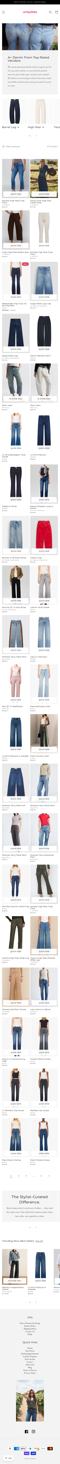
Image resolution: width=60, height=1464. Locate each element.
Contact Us (30, 1331)
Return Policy (30, 1326)
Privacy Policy (30, 1373)
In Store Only (15, 399)
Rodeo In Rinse (9, 506)
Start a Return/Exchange (30, 1323)
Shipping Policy (30, 1328)
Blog (30, 1367)
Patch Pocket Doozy (40, 1160)
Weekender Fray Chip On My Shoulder (14, 305)
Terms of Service (30, 1370)
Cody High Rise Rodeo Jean (15, 252)
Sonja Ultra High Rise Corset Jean (40, 202)
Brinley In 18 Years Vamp (14, 558)
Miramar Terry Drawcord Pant (42, 856)
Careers (30, 1362)
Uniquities (33, 1458)
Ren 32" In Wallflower (12, 706)
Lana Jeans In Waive (40, 1010)
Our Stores (30, 1351)
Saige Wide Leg (10, 356)
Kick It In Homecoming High (13, 1060)
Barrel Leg (9, 127)
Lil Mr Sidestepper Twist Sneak (14, 456)
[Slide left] (24, 136)
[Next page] (49, 1176)
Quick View (16, 194)
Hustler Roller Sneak (40, 1059)
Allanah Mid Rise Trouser (14, 1010)
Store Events (30, 1359)
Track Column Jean (39, 756)
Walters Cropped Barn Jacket (13, 1288)
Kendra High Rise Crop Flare (13, 202)
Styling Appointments (30, 1353)
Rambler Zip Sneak (39, 1111)
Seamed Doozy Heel (40, 706)
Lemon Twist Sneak (40, 607)
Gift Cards (30, 1364)
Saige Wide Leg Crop (40, 304)
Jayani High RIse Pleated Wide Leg (42, 959)
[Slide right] (36, 136)
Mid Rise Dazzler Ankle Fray (15, 907)
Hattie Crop (36, 558)
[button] (3, 12)
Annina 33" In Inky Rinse (14, 607)
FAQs (30, 1334)
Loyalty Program (30, 1356)
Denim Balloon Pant (40, 356)
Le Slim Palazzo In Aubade (15, 756)
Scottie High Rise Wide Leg (15, 958)
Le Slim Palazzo (38, 455)
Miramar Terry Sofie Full (13, 806)
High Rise (34, 127)
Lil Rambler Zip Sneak (13, 1111)
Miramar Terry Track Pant (14, 657)
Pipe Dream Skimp (11, 1160)
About (30, 1348)
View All (39, 1241)
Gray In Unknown (38, 657)
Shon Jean (7, 405)
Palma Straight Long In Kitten (41, 507)
